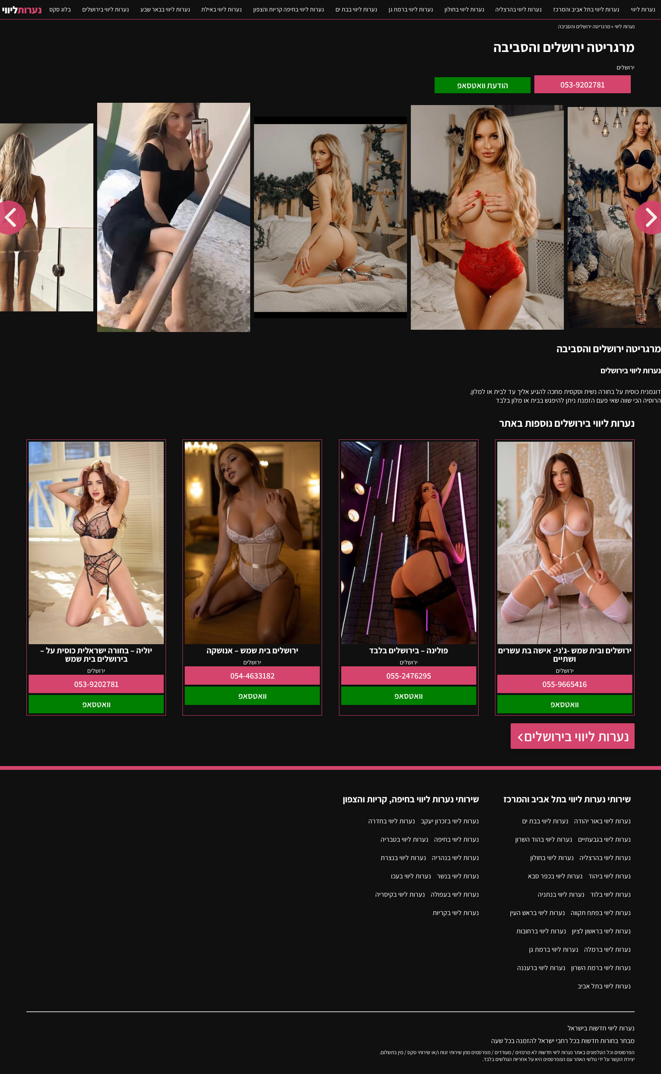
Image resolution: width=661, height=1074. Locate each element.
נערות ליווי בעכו (411, 876)
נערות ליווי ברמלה (607, 949)
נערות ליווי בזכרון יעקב (450, 820)
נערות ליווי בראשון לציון (601, 931)
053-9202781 (582, 84)
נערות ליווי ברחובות (541, 931)
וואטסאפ (564, 704)
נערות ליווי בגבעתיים (604, 839)
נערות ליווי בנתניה (561, 894)
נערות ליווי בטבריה (404, 839)
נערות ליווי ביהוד (609, 876)
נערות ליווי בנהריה (455, 857)
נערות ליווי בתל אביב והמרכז (586, 9)
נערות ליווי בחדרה (391, 820)
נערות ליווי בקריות (456, 912)
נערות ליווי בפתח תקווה (601, 912)
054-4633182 (252, 675)
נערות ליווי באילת (221, 9)
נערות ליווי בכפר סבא (555, 876)
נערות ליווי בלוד (610, 894)
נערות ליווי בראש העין (537, 912)
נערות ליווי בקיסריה (400, 894)
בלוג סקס (60, 9)
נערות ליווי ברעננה (541, 967)
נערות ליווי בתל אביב (604, 986)
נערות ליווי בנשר (458, 876)
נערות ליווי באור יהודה (602, 820)
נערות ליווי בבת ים (356, 9)
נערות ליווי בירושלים (105, 9)
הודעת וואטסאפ (482, 85)
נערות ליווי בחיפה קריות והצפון (288, 9)
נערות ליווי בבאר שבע (165, 9)
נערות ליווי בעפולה (455, 894)
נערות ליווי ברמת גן (411, 9)
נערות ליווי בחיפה (456, 839)
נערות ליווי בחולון (464, 9)
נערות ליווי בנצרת (403, 857)
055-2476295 (408, 675)
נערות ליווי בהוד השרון (543, 839)
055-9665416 (564, 684)
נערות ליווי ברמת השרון (601, 967)
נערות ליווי (643, 9)
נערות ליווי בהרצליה (518, 9)
